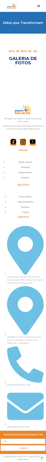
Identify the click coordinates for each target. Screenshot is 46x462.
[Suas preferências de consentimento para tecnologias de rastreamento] (42, 458)
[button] (39, 6)
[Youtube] (33, 142)
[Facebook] (13, 142)
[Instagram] (23, 142)
